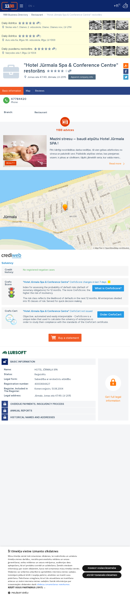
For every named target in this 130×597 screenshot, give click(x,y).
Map (28, 90)
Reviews (39, 90)
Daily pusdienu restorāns (17, 49)
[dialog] (65, 571)
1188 (9, 6)
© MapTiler (98, 248)
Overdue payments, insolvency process (37, 404)
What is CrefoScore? (108, 288)
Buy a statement (68, 338)
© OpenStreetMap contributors (116, 248)
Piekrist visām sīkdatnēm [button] (102, 568)
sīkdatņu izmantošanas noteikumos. (53, 584)
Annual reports (21, 410)
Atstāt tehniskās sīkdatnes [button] (102, 575)
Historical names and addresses (32, 417)
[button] (44, 587)
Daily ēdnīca (9, 23)
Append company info (82, 77)
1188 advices (65, 130)
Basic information (11, 90)
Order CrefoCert (110, 314)
